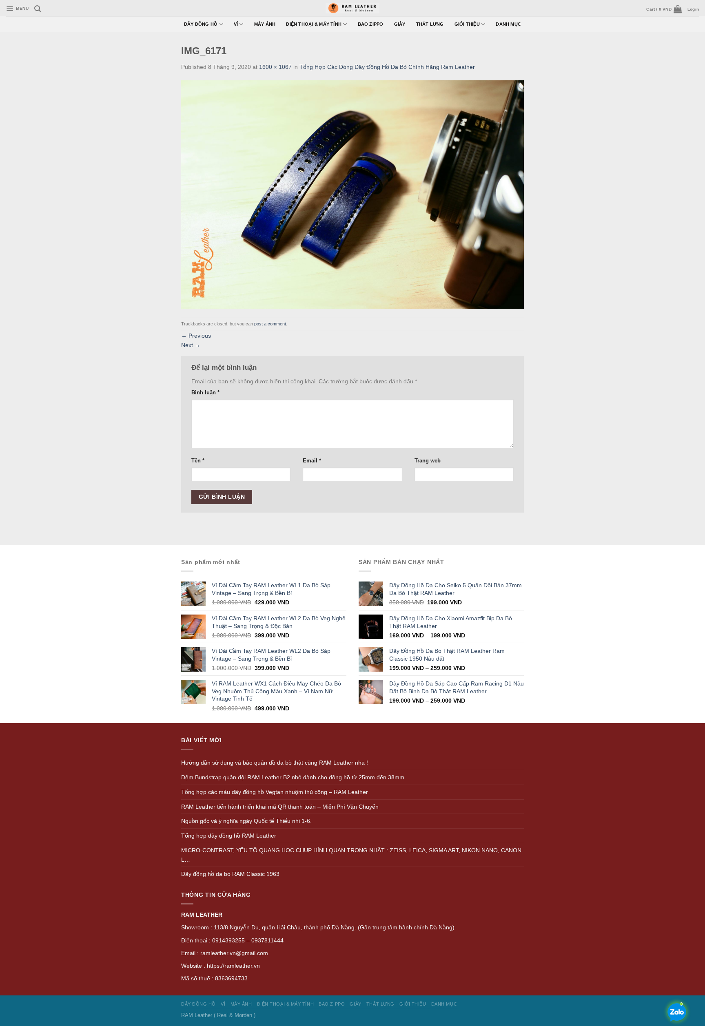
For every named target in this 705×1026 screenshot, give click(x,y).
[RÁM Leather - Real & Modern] (353, 8)
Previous (196, 335)
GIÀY (400, 24)
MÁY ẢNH (265, 24)
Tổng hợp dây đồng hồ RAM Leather (228, 835)
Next (190, 345)
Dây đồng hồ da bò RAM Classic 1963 (230, 874)
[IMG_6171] (352, 194)
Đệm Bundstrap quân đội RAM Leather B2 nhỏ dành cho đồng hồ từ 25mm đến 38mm (292, 777)
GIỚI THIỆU (467, 24)
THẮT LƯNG (430, 24)
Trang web (428, 461)
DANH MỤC (508, 24)
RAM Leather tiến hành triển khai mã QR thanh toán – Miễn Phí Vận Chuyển (280, 806)
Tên (197, 461)
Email (312, 461)
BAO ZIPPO (371, 24)
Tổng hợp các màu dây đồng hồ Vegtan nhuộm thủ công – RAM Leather (274, 792)
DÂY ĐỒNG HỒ (201, 24)
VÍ (236, 24)
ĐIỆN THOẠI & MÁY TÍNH (313, 24)
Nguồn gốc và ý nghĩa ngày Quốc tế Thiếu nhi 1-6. (246, 821)
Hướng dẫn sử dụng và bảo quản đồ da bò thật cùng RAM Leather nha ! (274, 762)
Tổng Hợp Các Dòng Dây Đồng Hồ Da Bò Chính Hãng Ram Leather (387, 67)
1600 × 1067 (275, 67)
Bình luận (205, 392)
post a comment (270, 323)
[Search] (37, 9)
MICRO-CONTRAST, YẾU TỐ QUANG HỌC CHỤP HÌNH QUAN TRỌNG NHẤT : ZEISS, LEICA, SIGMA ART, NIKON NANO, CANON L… (351, 855)
